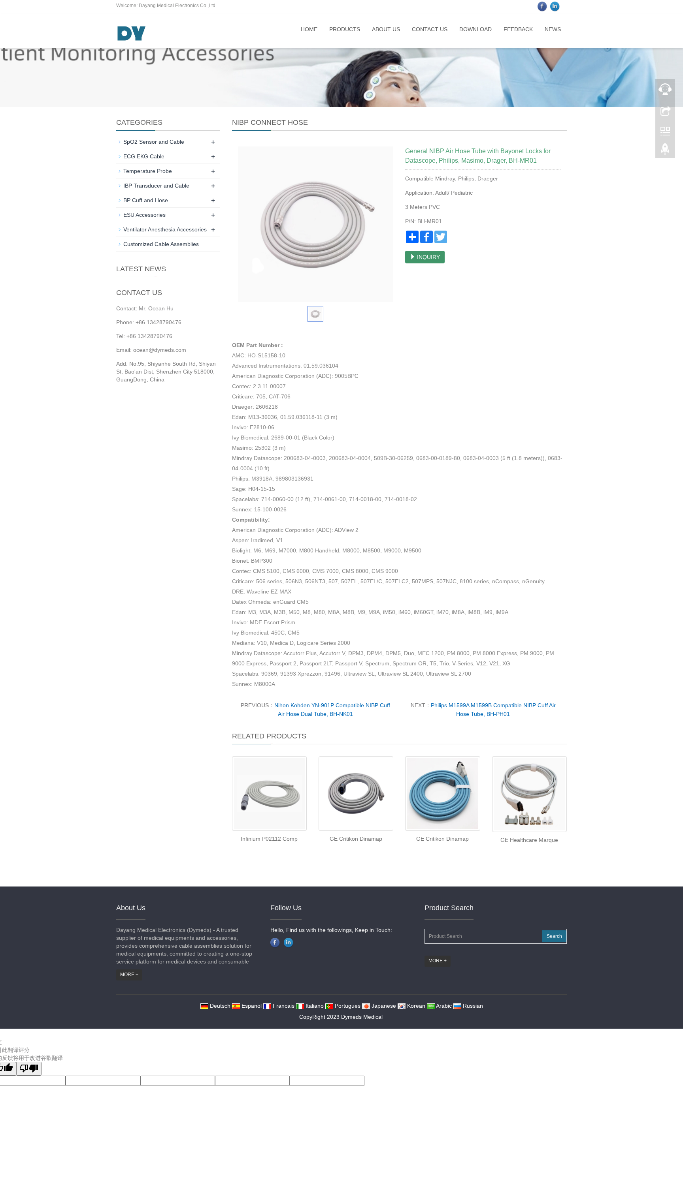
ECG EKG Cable (143, 156)
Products (344, 29)
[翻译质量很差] (29, 1069)
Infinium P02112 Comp (269, 839)
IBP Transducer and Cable (156, 185)
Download (475, 29)
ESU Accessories (144, 215)
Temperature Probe (147, 171)
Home (309, 29)
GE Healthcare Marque (529, 840)
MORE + (129, 974)
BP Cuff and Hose (145, 200)
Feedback (518, 29)
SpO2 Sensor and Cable (153, 142)
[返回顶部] (665, 151)
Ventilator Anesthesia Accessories (165, 229)
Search (554, 936)
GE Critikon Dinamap (356, 839)
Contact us (429, 29)
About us (386, 29)
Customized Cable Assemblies (161, 244)
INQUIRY (427, 257)
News (553, 29)
